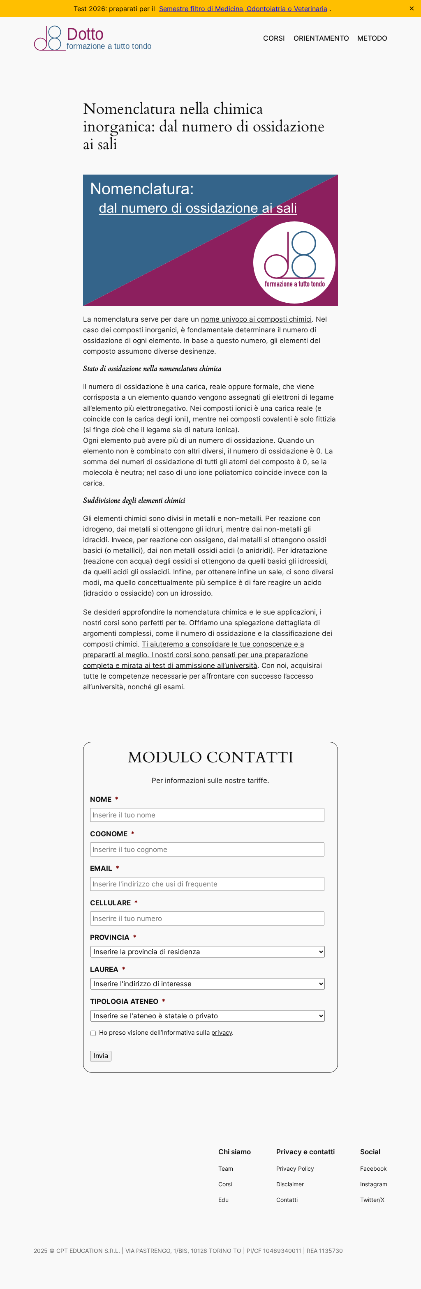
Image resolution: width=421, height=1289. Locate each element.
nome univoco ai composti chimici (256, 319)
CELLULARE (114, 903)
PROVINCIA (113, 937)
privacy (221, 1032)
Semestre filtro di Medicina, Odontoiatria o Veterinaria (243, 9)
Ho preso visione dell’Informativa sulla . (166, 1032)
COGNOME (112, 834)
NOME (104, 799)
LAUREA (108, 969)
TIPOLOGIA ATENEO (128, 1001)
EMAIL (105, 868)
